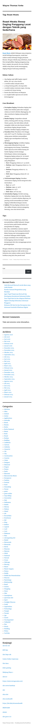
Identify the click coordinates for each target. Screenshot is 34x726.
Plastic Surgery (9, 569)
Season (6, 586)
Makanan (7, 533)
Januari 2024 (8, 397)
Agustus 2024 (8, 381)
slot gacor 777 (7, 716)
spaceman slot (8, 597)
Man (5, 535)
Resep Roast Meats (18, 259)
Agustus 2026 (8, 334)
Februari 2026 (8, 343)
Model (6, 540)
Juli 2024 (7, 383)
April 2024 (7, 390)
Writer (6, 631)
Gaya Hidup (7, 496)
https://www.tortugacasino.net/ (13, 681)
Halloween (7, 502)
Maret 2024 (7, 392)
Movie (6, 546)
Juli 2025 (7, 357)
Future (6, 489)
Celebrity (7, 447)
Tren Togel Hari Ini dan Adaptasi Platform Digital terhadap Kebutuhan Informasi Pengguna (17, 301)
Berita (6, 427)
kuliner (6, 524)
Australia (7, 420)
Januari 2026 (8, 346)
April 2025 (7, 363)
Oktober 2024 (8, 377)
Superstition (8, 606)
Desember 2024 (9, 372)
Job (5, 513)
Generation (7, 498)
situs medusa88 (7, 699)
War (5, 624)
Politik (6, 573)
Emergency (7, 478)
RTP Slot (5, 650)
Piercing (6, 564)
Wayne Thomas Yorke (13, 5)
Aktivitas (7, 409)
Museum (7, 549)
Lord (5, 529)
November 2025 (9, 350)
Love (5, 531)
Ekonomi (7, 473)
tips (5, 615)
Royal (6, 584)
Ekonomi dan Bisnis (10, 476)
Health (6, 504)
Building (6, 440)
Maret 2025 (7, 366)
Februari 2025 (8, 368)
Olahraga (7, 562)
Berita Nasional (9, 429)
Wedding (7, 629)
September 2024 (9, 379)
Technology (8, 609)
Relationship (8, 582)
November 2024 (9, 374)
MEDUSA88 (6, 708)
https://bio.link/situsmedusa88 (12, 703)
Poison (6, 571)
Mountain (7, 544)
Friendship (7, 487)
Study (6, 604)
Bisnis (6, 431)
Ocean (6, 560)
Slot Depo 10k (7, 654)
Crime (6, 460)
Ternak (6, 613)
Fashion (6, 480)
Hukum (6, 509)
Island (6, 511)
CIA (5, 451)
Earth (6, 471)
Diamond (7, 464)
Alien (5, 411)
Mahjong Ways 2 (8, 672)
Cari (4, 268)
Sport (6, 600)
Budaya (6, 438)
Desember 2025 (9, 348)
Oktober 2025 (8, 352)
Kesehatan (7, 518)
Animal (6, 413)
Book (5, 433)
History (6, 507)
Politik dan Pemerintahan (12, 575)
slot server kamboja (9, 685)
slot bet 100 (6, 645)
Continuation (8, 456)
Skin (5, 593)
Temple (6, 611)
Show (6, 591)
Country (6, 458)
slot (4, 690)
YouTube (7, 633)
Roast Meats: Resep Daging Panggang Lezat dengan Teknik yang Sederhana (17, 25)
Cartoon (6, 445)
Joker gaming (7, 668)
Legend (6, 527)
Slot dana (6, 663)
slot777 (5, 676)
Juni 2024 (7, 385)
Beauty (6, 425)
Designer (7, 462)
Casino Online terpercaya (10, 659)
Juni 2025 (7, 359)
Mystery (6, 551)
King (5, 522)
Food (10, 259)
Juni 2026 (7, 339)
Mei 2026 (7, 341)
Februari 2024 (8, 394)
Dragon (6, 467)
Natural (6, 558)
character (7, 449)
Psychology (7, 580)
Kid (5, 520)
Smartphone (8, 595)
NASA (6, 553)
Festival (6, 482)
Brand (6, 436)
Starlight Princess (9, 602)
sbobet (5, 712)
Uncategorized (8, 620)
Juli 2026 (7, 337)
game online (8, 493)
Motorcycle (7, 542)
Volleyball (7, 622)
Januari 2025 (8, 370)
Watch (6, 626)
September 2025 (9, 354)
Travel (6, 617)
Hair (5, 500)
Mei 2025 (7, 361)
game (6, 491)
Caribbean (7, 442)
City (5, 453)
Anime (6, 416)
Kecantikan (7, 515)
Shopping (7, 589)
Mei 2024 (7, 388)
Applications (8, 418)
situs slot (5, 694)
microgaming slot (9, 538)
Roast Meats (26, 259)
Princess (6, 578)
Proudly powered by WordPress (23, 723)
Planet (6, 566)
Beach (6, 422)
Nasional (7, 555)
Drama (6, 469)
